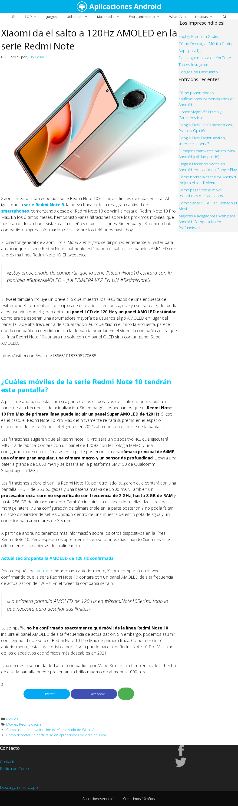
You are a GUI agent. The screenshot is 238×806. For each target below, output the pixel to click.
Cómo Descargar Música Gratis (205, 43)
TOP (28, 16)
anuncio (44, 570)
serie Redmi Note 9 (44, 204)
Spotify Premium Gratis (198, 36)
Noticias (201, 16)
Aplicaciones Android (125, 6)
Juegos (51, 16)
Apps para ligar (191, 50)
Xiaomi (36, 724)
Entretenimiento (142, 16)
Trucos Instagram (193, 64)
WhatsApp (177, 16)
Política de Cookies (16, 768)
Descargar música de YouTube (204, 57)
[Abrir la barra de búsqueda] (224, 16)
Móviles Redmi (17, 724)
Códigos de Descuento (198, 72)
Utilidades (74, 16)
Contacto (8, 761)
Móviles (12, 719)
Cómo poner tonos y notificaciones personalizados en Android (206, 98)
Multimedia (105, 16)
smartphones (15, 211)
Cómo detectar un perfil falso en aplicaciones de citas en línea (56, 735)
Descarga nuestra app (19, 787)
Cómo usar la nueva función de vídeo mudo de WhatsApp (52, 729)
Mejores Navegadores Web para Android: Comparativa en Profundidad (206, 221)
